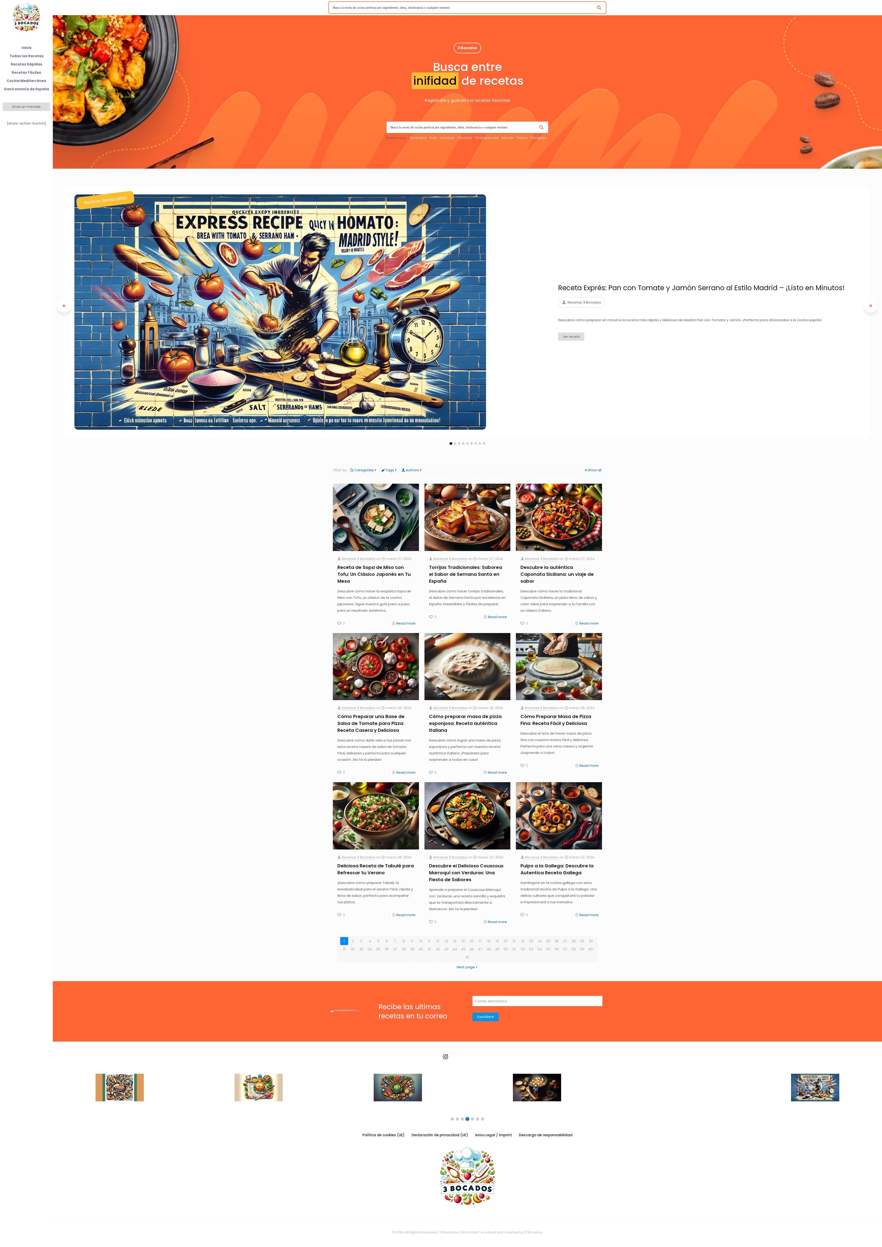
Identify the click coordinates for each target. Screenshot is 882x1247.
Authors (412, 470)
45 (463, 949)
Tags (389, 470)
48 (488, 949)
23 (531, 941)
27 (565, 941)
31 (344, 949)
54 (539, 949)
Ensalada (538, 138)
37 (395, 949)
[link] (280, 312)
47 (480, 949)
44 (454, 949)
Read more (406, 623)
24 (540, 941)
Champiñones (487, 138)
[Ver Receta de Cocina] (120, 1091)
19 (497, 941)
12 (437, 941)
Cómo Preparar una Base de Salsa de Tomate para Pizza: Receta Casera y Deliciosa (370, 723)
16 (471, 941)
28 (574, 941)
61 (467, 957)
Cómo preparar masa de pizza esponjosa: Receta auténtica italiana (465, 723)
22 (523, 941)
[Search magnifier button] (600, 7)
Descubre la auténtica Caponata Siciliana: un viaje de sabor (557, 574)
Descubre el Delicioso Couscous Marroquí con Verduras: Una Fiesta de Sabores (466, 873)
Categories (364, 470)
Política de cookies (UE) (383, 1135)
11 (429, 941)
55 (548, 949)
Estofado (465, 138)
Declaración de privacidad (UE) (440, 1135)
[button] (450, 443)
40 (420, 949)
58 (573, 949)
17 (480, 941)
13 (446, 941)
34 (370, 949)
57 (565, 949)
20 (506, 941)
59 (582, 949)
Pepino (522, 138)
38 (404, 949)
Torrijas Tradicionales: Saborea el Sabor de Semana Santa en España (465, 574)
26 (557, 941)
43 (446, 949)
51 (514, 949)
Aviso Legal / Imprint (493, 1135)
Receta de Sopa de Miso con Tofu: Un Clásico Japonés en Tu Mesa (374, 574)
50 (505, 949)
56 (556, 949)
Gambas (447, 138)
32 (353, 949)
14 (454, 941)
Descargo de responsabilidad (545, 1135)
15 (463, 941)
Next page (466, 967)
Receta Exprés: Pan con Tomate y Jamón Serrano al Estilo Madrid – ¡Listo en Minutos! (701, 288)
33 (361, 949)
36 (387, 949)
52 (523, 949)
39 (412, 949)
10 (420, 941)
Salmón (507, 138)
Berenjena (418, 138)
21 (514, 941)
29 (582, 941)
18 (488, 941)
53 (531, 949)
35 (378, 949)
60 (591, 949)
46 (471, 949)
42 (438, 949)
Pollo (433, 138)
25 (548, 941)
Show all (594, 470)
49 (497, 949)
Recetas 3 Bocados (358, 558)
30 (591, 941)
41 (429, 949)
